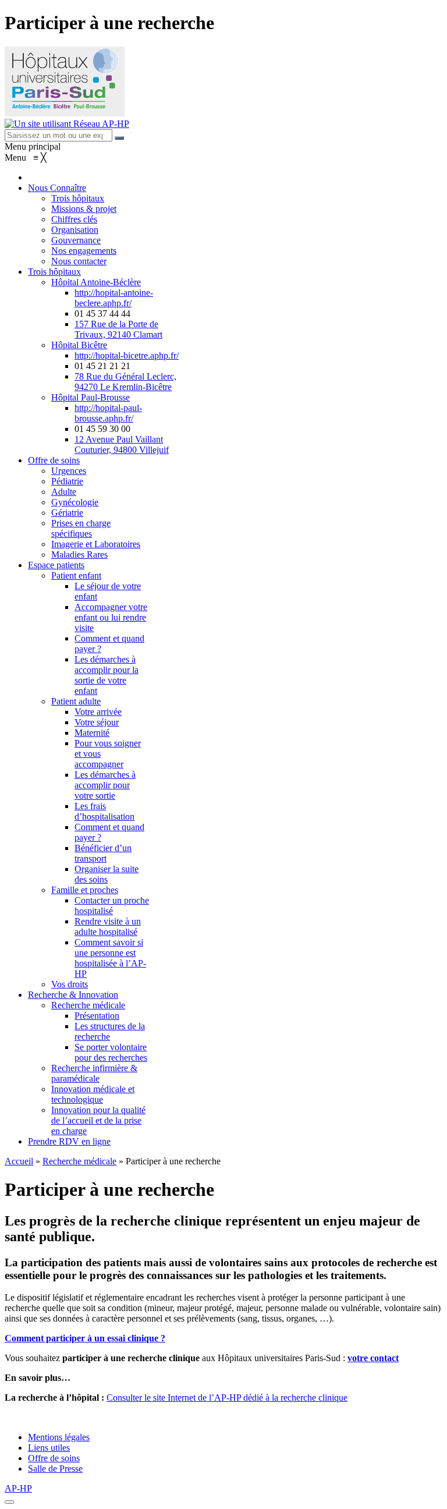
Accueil (19, 1161)
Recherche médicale (79, 1161)
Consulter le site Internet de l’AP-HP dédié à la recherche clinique (227, 1397)
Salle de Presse (55, 1468)
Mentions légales (59, 1437)
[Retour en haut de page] (9, 1502)
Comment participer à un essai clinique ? (85, 1338)
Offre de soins (54, 1458)
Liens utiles (49, 1448)
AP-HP (18, 1488)
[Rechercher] (119, 138)
